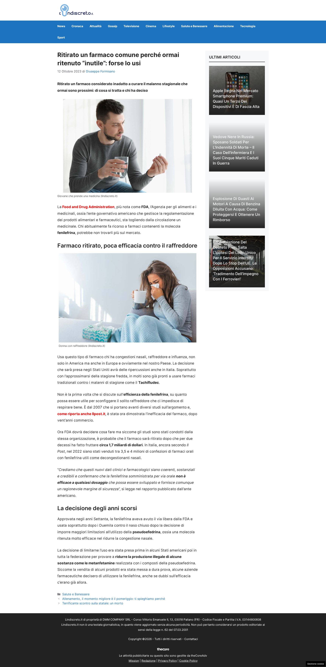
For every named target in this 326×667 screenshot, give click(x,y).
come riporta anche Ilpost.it (81, 414)
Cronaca (77, 26)
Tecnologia (247, 26)
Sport (61, 37)
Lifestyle (169, 26)
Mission (134, 660)
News (61, 26)
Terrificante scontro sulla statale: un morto (92, 603)
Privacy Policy (167, 660)
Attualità (95, 26)
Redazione (148, 660)
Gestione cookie (315, 663)
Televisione (131, 26)
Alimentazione (224, 26)
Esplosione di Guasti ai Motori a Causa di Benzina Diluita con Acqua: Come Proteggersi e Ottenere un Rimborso (236, 209)
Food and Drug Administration (88, 207)
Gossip (112, 26)
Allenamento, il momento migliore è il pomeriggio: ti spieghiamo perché (113, 599)
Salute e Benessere (194, 26)
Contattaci (191, 639)
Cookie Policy (188, 660)
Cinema (151, 26)
